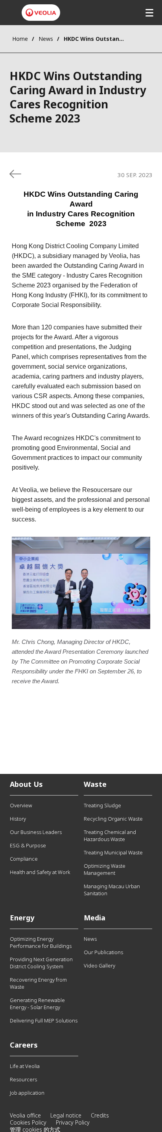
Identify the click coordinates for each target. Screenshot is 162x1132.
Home (20, 38)
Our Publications (103, 952)
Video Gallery (99, 965)
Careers (24, 1045)
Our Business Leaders (36, 832)
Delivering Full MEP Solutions (43, 1020)
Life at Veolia (25, 1066)
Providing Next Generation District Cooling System (41, 963)
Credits (100, 1115)
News (46, 38)
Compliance (24, 858)
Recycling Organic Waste (113, 818)
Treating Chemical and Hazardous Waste (110, 835)
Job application (27, 1092)
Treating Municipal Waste (113, 852)
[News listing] (15, 174)
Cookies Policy (28, 1122)
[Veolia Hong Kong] (41, 12)
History (18, 818)
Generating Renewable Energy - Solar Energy (37, 1004)
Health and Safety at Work (40, 872)
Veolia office (25, 1115)
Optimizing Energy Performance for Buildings (41, 942)
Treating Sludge (102, 805)
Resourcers (23, 1079)
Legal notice (65, 1115)
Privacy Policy (73, 1122)
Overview (21, 805)
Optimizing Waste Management (104, 869)
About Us (26, 784)
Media (94, 917)
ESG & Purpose (28, 845)
